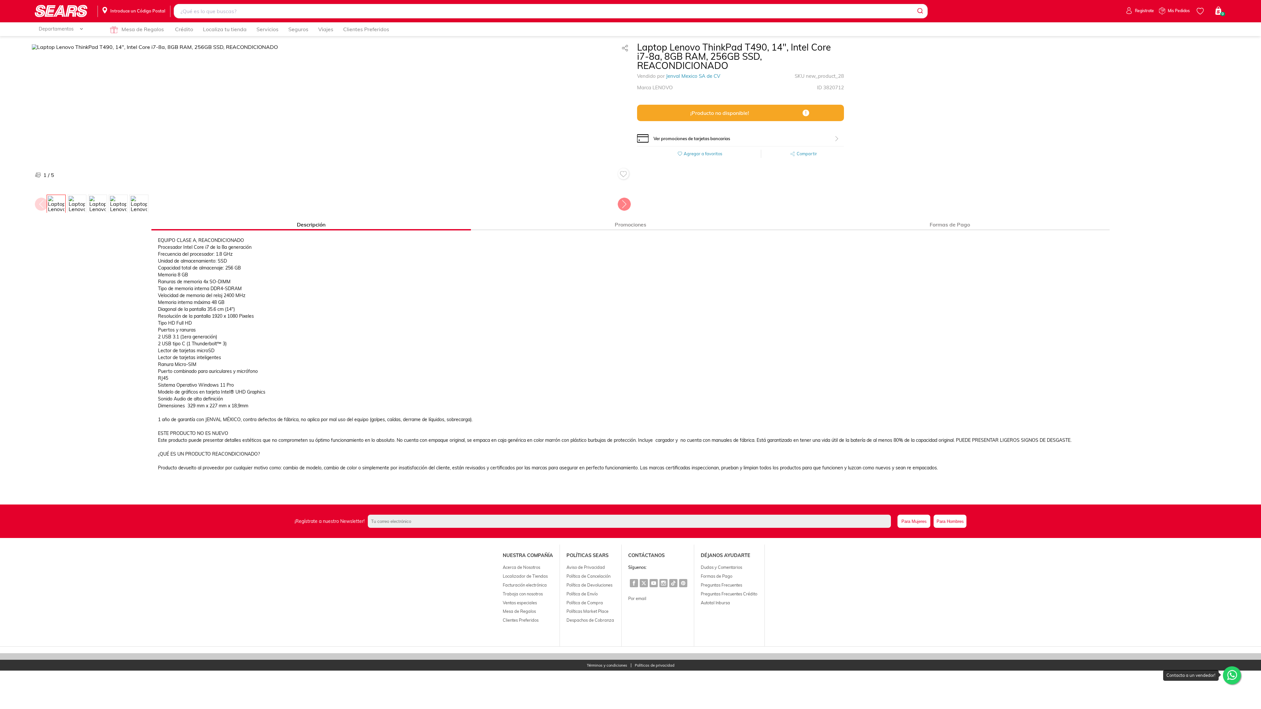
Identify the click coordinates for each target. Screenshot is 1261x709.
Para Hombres (950, 521)
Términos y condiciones (607, 665)
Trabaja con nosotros (523, 593)
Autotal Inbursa (715, 602)
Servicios (267, 29)
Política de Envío (582, 593)
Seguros (298, 29)
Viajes (325, 29)
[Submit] (919, 11)
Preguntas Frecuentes (721, 585)
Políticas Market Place (587, 611)
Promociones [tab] (630, 224)
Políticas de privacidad (655, 665)
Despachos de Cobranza (590, 620)
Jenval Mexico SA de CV (693, 76)
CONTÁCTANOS (646, 555)
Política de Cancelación (588, 576)
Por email (637, 598)
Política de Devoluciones (589, 585)
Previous (41, 202)
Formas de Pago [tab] (950, 224)
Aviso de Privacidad (585, 567)
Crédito (184, 29)
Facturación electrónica (525, 585)
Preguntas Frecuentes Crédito (729, 593)
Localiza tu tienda (225, 29)
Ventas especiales (520, 602)
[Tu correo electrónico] (631, 521)
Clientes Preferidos (366, 29)
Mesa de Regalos (143, 29)
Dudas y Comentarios (721, 567)
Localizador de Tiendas (525, 576)
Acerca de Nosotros (521, 567)
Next (623, 202)
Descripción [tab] (311, 224)
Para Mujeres (914, 521)
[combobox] (551, 11)
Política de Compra (584, 602)
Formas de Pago (716, 576)
